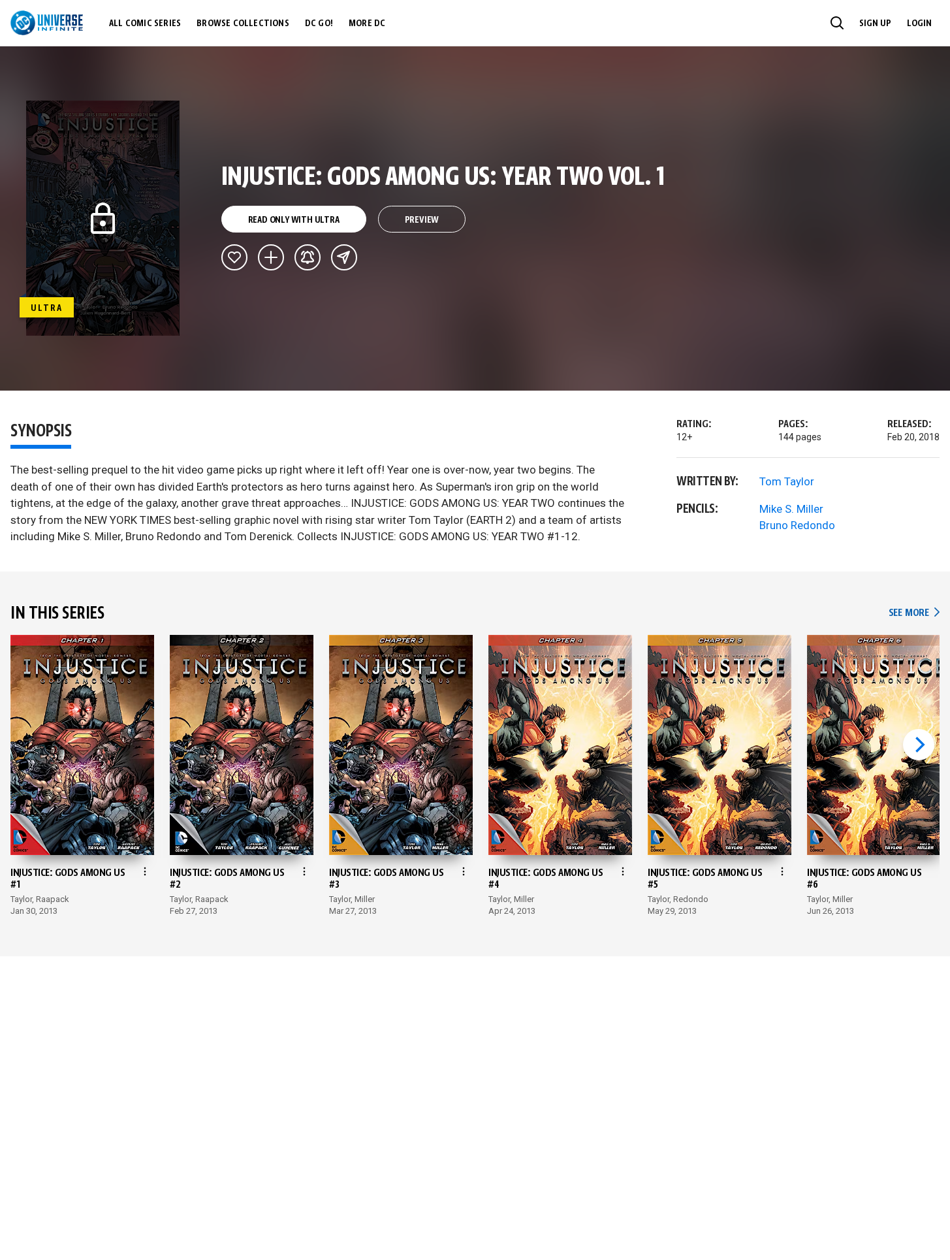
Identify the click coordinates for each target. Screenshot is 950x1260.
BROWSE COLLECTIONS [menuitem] (243, 23)
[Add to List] (271, 257)
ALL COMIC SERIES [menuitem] (145, 23)
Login (919, 23)
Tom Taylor (786, 481)
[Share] (344, 257)
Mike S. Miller (791, 508)
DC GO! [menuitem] (319, 23)
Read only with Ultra (294, 220)
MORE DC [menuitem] (367, 23)
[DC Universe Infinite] (46, 23)
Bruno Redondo (797, 525)
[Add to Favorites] (234, 257)
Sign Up (875, 23)
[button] (837, 23)
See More (914, 613)
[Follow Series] (307, 257)
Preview (422, 220)
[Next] (918, 744)
